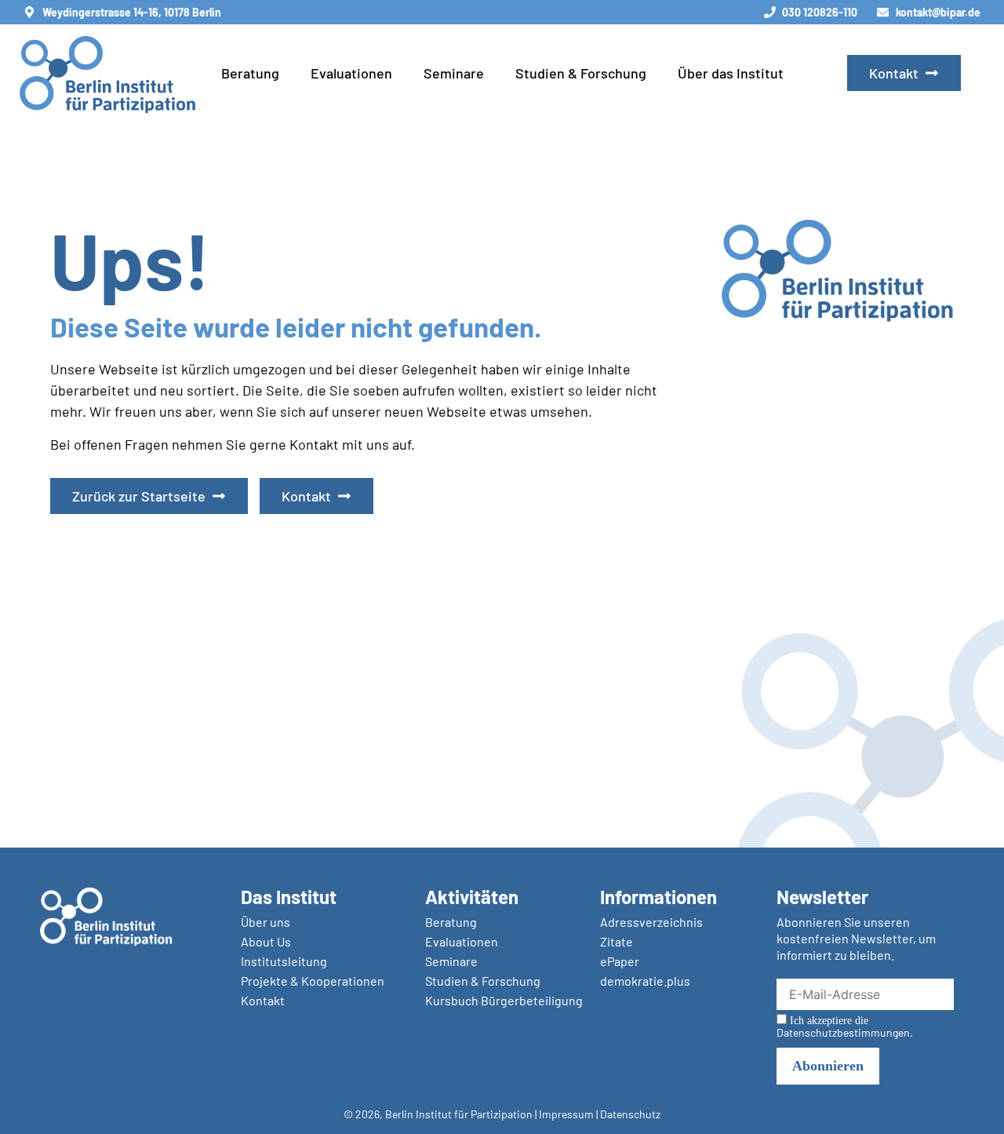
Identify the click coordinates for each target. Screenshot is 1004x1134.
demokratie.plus (645, 980)
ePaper (619, 961)
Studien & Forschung (580, 73)
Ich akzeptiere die (845, 1027)
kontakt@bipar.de (938, 12)
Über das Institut (731, 73)
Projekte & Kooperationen (312, 980)
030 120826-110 (819, 12)
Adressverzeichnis (651, 921)
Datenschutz (630, 1114)
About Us (266, 941)
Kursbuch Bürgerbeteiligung (504, 1000)
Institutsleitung (284, 961)
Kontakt (263, 1000)
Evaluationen (351, 73)
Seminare (454, 73)
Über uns (265, 921)
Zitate (616, 941)
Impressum (566, 1114)
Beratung (250, 73)
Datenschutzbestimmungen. (845, 1032)
